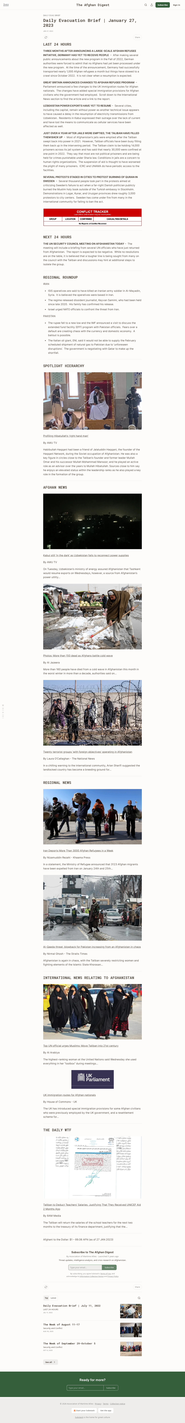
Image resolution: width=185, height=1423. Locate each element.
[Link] (39, 44)
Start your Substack (85, 1410)
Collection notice (117, 1403)
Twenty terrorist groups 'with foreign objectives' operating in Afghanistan (87, 751)
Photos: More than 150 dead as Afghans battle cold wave (78, 655)
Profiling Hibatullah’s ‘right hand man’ (65, 435)
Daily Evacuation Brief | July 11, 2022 (71, 1305)
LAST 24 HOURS (50, 1309)
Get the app (105, 1410)
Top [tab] (46, 1298)
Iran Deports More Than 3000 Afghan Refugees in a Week (78, 850)
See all (48, 1362)
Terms (105, 1403)
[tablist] (50, 1298)
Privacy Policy (113, 1276)
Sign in (176, 5)
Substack (79, 1417)
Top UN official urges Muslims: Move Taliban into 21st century (81, 1045)
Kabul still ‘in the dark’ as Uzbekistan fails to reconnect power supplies (86, 555)
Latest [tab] (53, 1298)
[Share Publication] (151, 5)
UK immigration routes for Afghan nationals (69, 1095)
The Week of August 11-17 (61, 1324)
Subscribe (163, 5)
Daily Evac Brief (51, 15)
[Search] (145, 5)
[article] (92, 1311)
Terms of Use (105, 1273)
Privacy (98, 1403)
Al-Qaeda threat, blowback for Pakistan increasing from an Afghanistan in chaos (92, 946)
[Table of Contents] (3, 712)
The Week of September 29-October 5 (69, 1343)
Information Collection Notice (92, 1276)
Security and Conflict (52, 1328)
